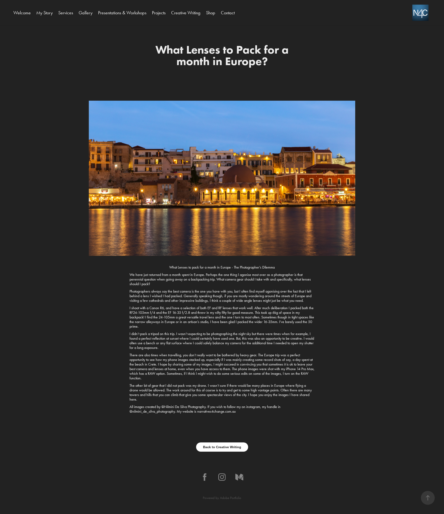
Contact (228, 12)
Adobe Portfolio (230, 498)
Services (65, 12)
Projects (159, 12)
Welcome (22, 12)
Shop (210, 12)
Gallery (85, 12)
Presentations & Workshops (122, 12)
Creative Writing (185, 12)
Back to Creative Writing (222, 447)
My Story (44, 12)
